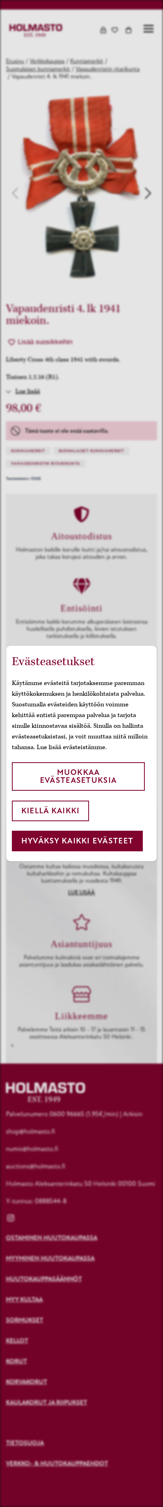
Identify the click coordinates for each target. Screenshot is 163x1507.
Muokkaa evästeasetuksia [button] (78, 776)
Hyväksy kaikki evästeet (77, 841)
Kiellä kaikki (50, 811)
